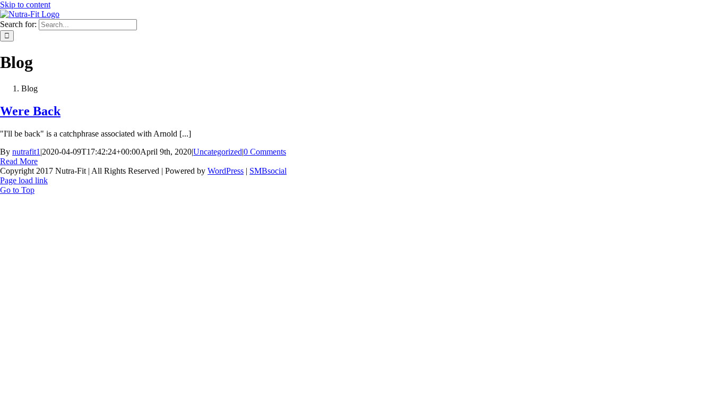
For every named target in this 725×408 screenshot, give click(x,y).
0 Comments (265, 151)
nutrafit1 (26, 151)
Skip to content (25, 4)
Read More (19, 161)
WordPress (226, 170)
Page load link (24, 180)
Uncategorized (217, 151)
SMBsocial (268, 170)
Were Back (30, 111)
